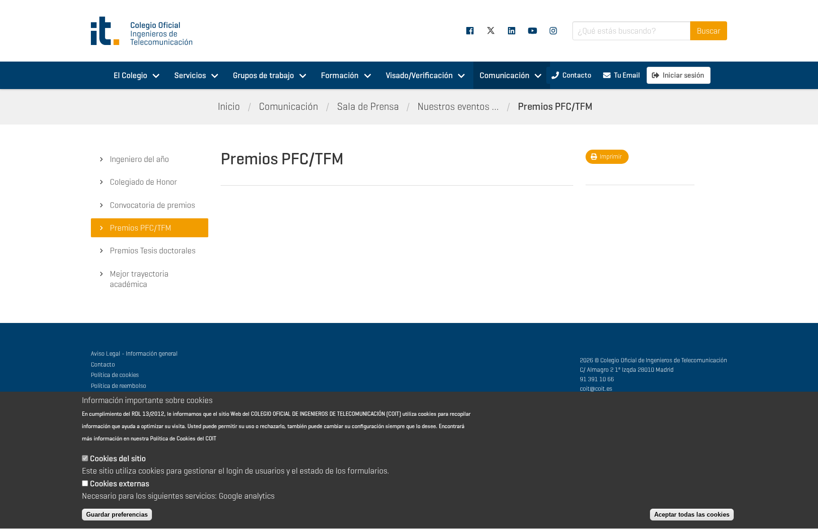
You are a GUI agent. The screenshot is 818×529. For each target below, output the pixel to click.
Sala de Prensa (368, 106)
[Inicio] (146, 31)
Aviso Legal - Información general (134, 354)
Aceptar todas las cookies (691, 514)
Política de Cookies (173, 438)
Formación (339, 75)
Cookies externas (119, 483)
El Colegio (130, 75)
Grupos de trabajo (263, 75)
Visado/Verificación (419, 75)
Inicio (229, 106)
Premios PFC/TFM (555, 106)
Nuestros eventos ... (458, 106)
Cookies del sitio (118, 459)
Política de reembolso (118, 386)
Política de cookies (115, 375)
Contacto (103, 364)
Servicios (190, 75)
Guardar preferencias (117, 514)
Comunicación (504, 75)
